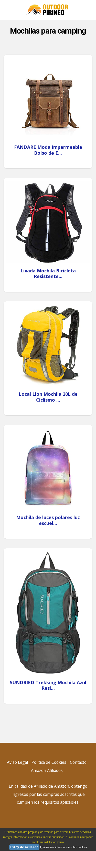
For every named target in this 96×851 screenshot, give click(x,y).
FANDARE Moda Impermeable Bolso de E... (48, 150)
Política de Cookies (48, 762)
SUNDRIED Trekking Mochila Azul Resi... (48, 685)
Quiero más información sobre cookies (63, 847)
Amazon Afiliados (47, 770)
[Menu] (10, 10)
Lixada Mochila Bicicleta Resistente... (48, 274)
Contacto (78, 762)
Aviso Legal (17, 762)
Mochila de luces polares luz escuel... (48, 520)
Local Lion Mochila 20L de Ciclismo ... (48, 397)
